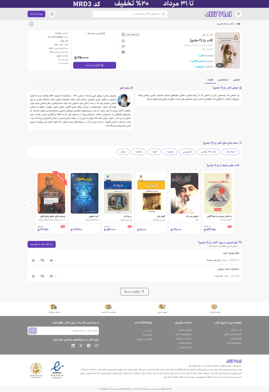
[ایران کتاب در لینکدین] (73, 346)
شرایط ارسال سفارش (233, 334)
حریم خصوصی (185, 347)
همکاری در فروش (144, 339)
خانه (238, 24)
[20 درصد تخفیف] (134, 4)
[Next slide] (31, 202)
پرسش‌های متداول (183, 334)
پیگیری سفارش (184, 330)
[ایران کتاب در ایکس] (81, 346)
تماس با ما (147, 335)
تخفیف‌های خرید (234, 343)
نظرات (210, 80)
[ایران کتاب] (218, 14)
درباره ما (148, 330)
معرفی (236, 80)
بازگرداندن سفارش (183, 339)
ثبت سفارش (236, 330)
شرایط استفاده (185, 343)
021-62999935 (143, 323)
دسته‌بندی (223, 80)
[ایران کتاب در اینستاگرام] (96, 346)
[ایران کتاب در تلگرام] (88, 346)
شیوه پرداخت (236, 339)
